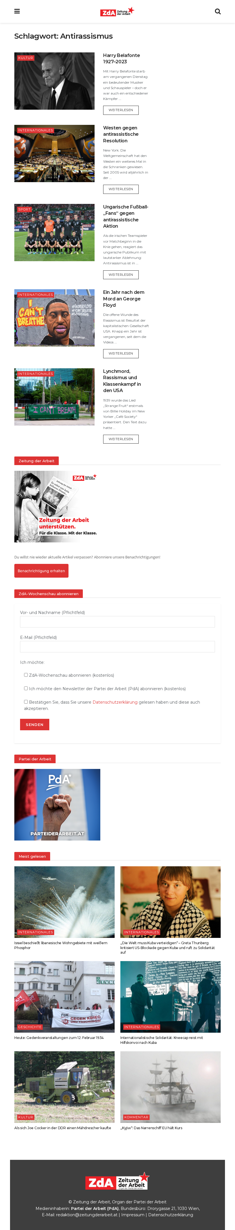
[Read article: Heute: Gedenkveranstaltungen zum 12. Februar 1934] (64, 997)
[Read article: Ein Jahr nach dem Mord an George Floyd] (54, 318)
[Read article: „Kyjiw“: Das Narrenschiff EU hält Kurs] (170, 1087)
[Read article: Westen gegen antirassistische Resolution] (54, 153)
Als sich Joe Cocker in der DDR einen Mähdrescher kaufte (62, 1128)
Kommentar (136, 1117)
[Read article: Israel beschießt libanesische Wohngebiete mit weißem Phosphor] (64, 902)
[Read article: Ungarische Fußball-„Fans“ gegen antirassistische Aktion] (54, 232)
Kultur (25, 58)
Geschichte (30, 1027)
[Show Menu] (17, 11)
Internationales (35, 130)
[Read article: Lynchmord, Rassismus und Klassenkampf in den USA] (54, 397)
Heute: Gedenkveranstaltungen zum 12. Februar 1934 (59, 1038)
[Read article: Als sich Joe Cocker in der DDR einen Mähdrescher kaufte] (64, 1087)
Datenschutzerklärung (115, 702)
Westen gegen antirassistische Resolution (121, 134)
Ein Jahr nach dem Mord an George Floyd (123, 299)
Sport (24, 209)
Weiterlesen (124, 110)
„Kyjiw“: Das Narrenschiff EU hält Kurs (151, 1128)
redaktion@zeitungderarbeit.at (86, 1214)
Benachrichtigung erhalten (41, 570)
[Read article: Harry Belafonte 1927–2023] (54, 81)
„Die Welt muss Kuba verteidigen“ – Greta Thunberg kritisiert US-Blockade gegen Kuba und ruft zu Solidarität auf (167, 948)
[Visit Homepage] (117, 11)
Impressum (132, 1214)
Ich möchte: (32, 662)
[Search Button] (218, 11)
